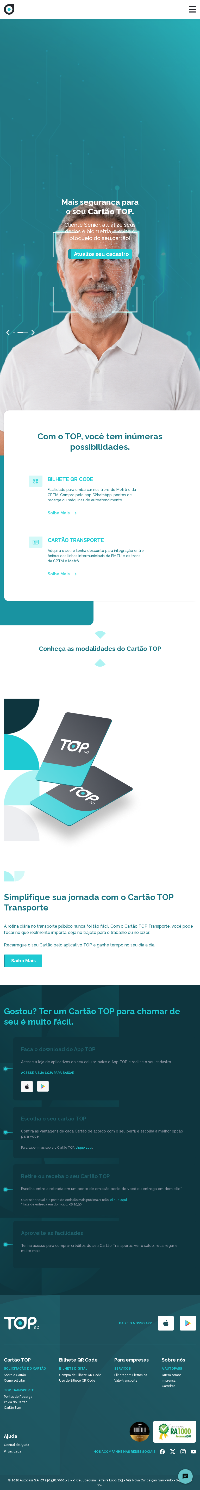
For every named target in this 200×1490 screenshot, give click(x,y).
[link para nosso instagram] (183, 1451)
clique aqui (84, 1147)
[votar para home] (21, 1323)
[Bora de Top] (9, 9)
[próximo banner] (33, 332)
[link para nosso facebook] (162, 1451)
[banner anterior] (8, 332)
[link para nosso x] (172, 1451)
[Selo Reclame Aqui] (175, 1432)
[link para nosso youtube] (193, 1451)
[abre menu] (192, 9)
